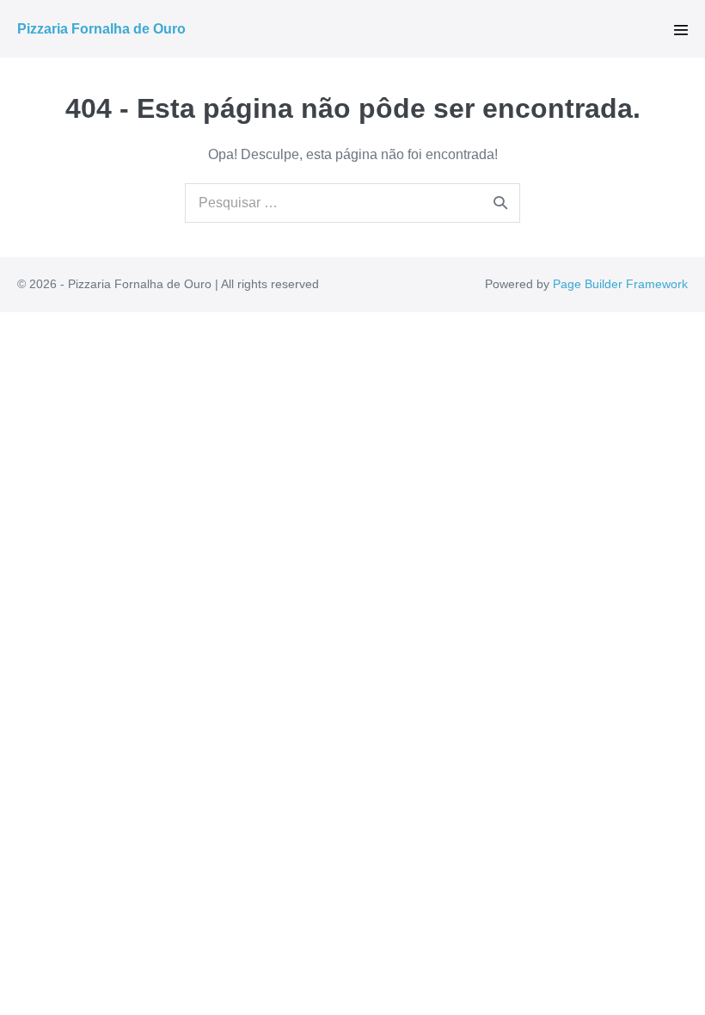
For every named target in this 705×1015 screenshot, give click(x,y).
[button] (681, 30)
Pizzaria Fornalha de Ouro (101, 29)
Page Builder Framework (620, 284)
